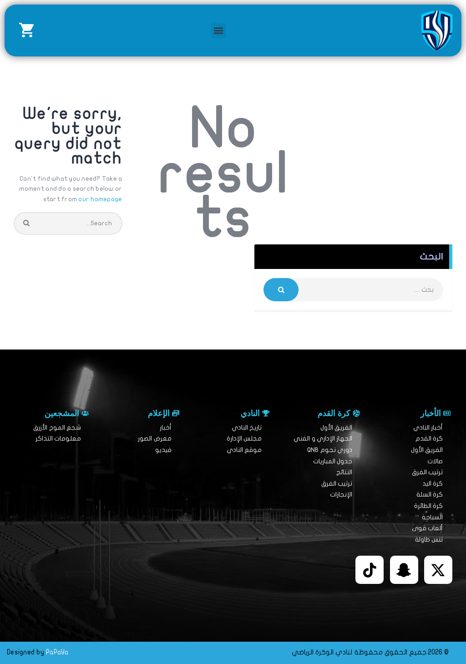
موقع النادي (244, 449)
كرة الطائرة (428, 505)
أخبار (166, 427)
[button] (218, 30)
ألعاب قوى (427, 528)
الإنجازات (341, 494)
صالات (435, 461)
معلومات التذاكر (58, 438)
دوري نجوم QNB (329, 449)
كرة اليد (432, 483)
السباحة (432, 517)
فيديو (163, 449)
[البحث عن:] (353, 289)
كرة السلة (429, 494)
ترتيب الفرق (427, 472)
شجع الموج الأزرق (57, 427)
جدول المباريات (332, 461)
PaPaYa (57, 652)
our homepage (100, 199)
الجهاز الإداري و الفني (323, 438)
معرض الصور (154, 438)
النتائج (344, 472)
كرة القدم (429, 438)
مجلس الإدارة (244, 438)
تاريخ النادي (247, 427)
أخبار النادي (428, 427)
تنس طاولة (429, 539)
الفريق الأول (427, 449)
